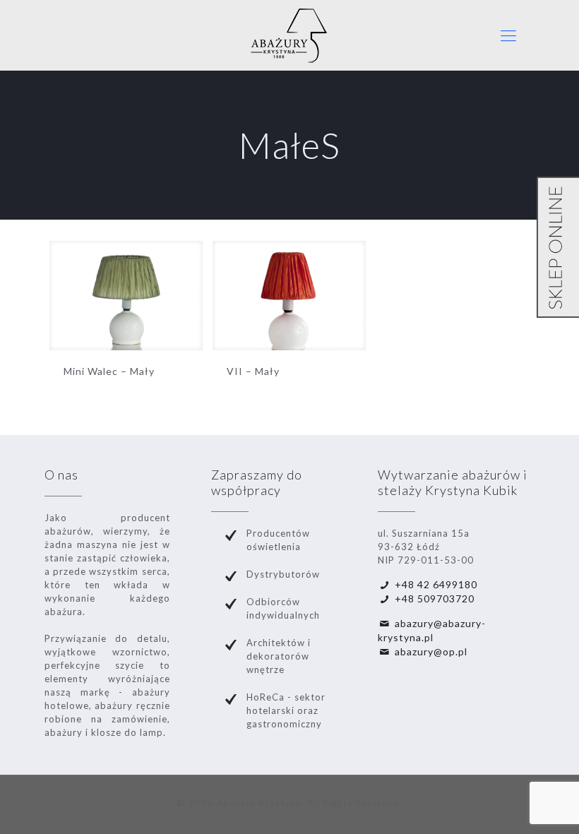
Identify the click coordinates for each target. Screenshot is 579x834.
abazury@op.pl (431, 651)
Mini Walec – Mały (109, 371)
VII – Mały (253, 371)
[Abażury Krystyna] (289, 35)
